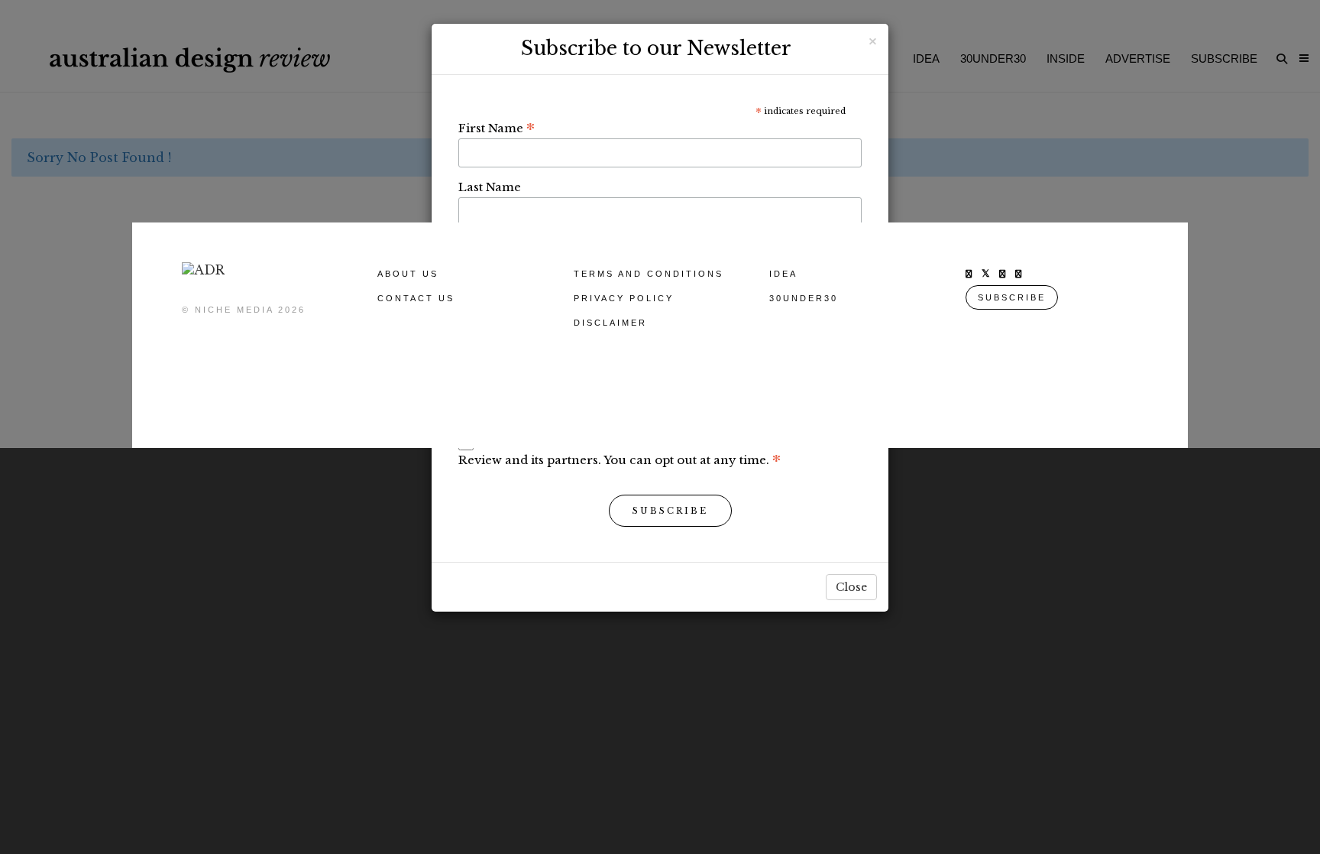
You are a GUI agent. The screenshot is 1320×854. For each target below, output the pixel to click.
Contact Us (416, 298)
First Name (496, 127)
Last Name (489, 187)
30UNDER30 (803, 298)
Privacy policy (624, 298)
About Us (407, 273)
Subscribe (670, 510)
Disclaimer (610, 322)
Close (851, 587)
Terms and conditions (648, 273)
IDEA (783, 273)
